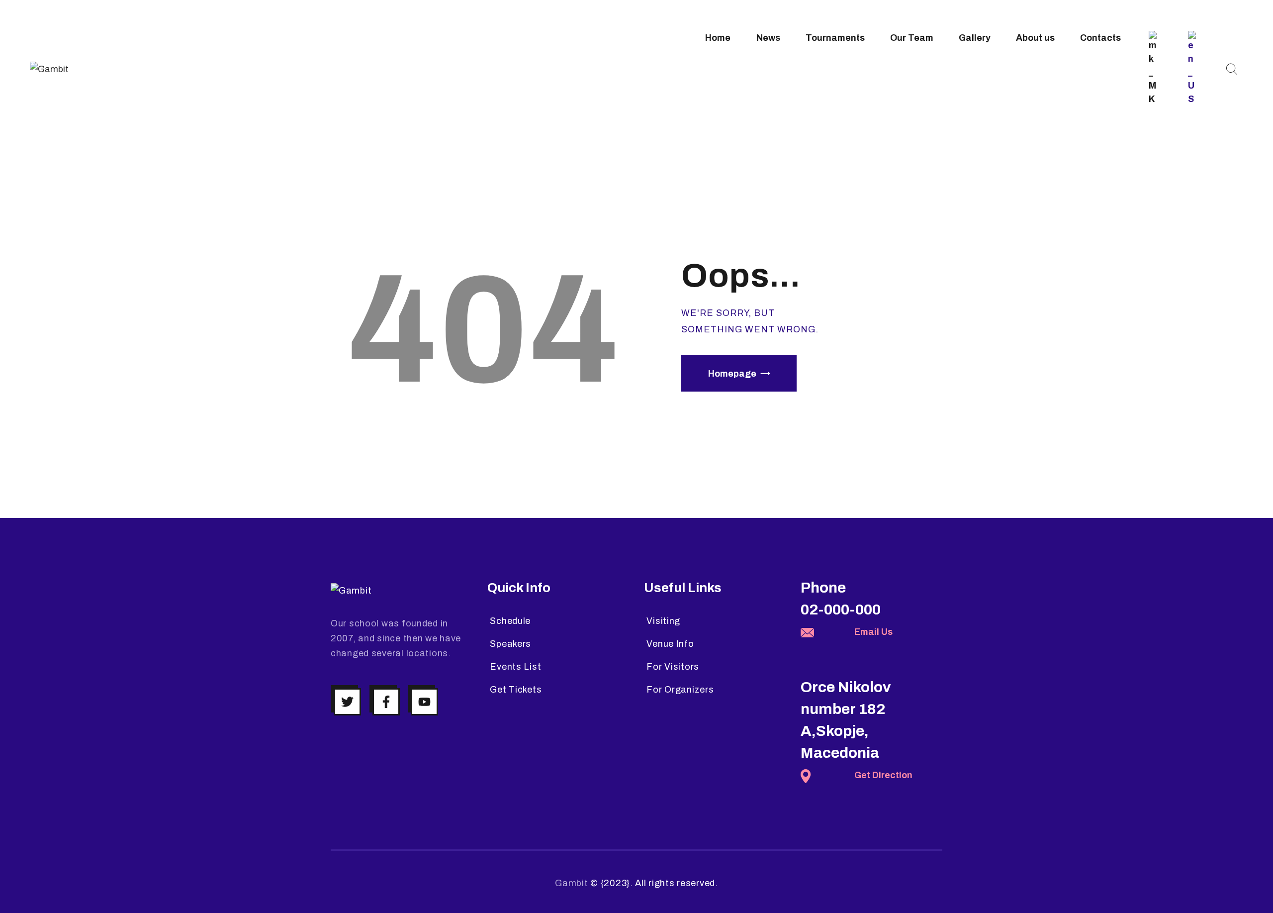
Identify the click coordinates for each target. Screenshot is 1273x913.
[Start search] (1232, 69)
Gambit (571, 883)
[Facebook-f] (386, 701)
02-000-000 (841, 609)
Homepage (732, 374)
